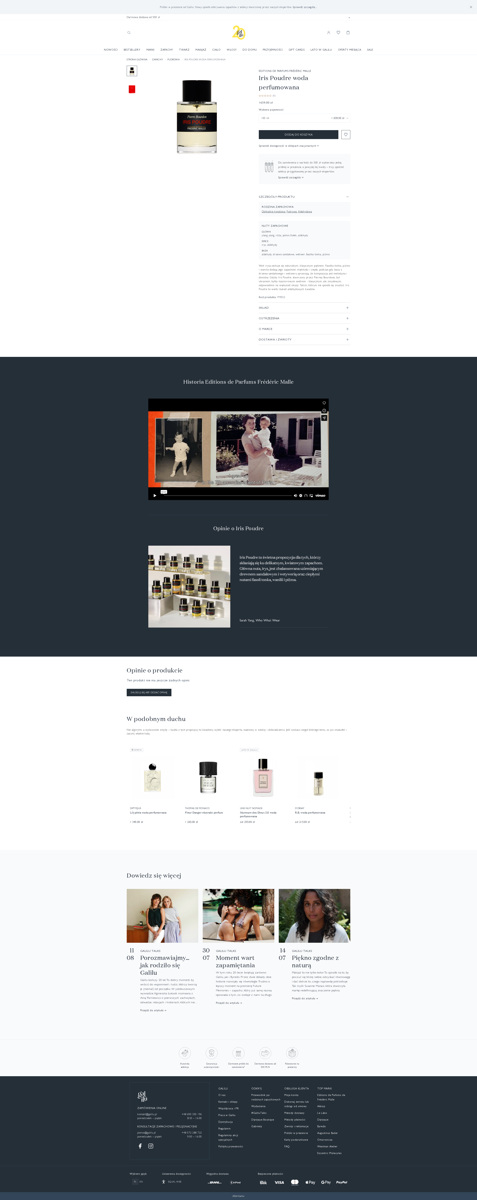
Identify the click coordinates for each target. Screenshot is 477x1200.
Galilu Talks (150, 951)
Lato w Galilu (321, 49)
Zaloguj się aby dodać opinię (149, 692)
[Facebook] (140, 1146)
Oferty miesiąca (349, 49)
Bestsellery (132, 49)
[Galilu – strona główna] (238, 33)
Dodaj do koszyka (298, 134)
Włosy (232, 49)
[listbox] (304, 118)
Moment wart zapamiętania (235, 961)
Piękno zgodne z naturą (315, 961)
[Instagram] (151, 1146)
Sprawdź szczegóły (289, 177)
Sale (370, 49)
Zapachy (166, 49)
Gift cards (297, 49)
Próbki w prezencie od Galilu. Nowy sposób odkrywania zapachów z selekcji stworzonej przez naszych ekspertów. (238, 7)
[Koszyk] (348, 32)
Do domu (250, 49)
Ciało (216, 49)
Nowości (111, 49)
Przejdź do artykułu (152, 1010)
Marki (150, 49)
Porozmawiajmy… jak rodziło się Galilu (164, 965)
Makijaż (200, 49)
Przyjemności (272, 49)
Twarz (184, 49)
